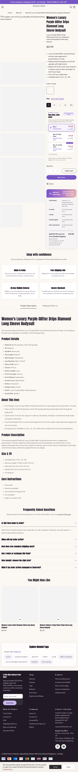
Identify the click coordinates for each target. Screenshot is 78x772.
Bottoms (32, 689)
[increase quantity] (57, 171)
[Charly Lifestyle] (39, 7)
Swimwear (33, 693)
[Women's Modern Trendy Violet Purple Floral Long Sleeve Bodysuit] (58, 604)
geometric (35, 657)
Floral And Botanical (62, 679)
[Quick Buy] (20, 619)
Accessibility (33, 720)
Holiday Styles (60, 693)
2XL (71, 105)
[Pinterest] (57, 746)
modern (45, 657)
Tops (30, 686)
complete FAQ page (63, 514)
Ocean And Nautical (62, 689)
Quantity (49, 166)
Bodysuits (17, 652)
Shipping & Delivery (10, 724)
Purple (50, 90)
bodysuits (34, 662)
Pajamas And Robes (36, 696)
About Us (32, 713)
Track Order (7, 713)
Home (10, 13)
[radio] (61, 127)
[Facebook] (63, 746)
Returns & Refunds (9, 727)
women (8, 657)
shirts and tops (46, 662)
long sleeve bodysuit (21, 657)
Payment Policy (8, 731)
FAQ (4, 720)
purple (54, 657)
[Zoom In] (41, 20)
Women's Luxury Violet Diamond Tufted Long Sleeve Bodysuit (18, 626)
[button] (74, 7)
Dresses (32, 682)
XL (65, 105)
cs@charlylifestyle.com (63, 727)
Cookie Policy (8, 769)
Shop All (18, 13)
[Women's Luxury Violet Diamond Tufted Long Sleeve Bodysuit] (20, 604)
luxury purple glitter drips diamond (16, 662)
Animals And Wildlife (62, 682)
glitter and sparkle (66, 657)
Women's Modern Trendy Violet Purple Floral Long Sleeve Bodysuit (56, 626)
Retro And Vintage (62, 686)
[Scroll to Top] (74, 761)
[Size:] (48, 98)
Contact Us (7, 717)
